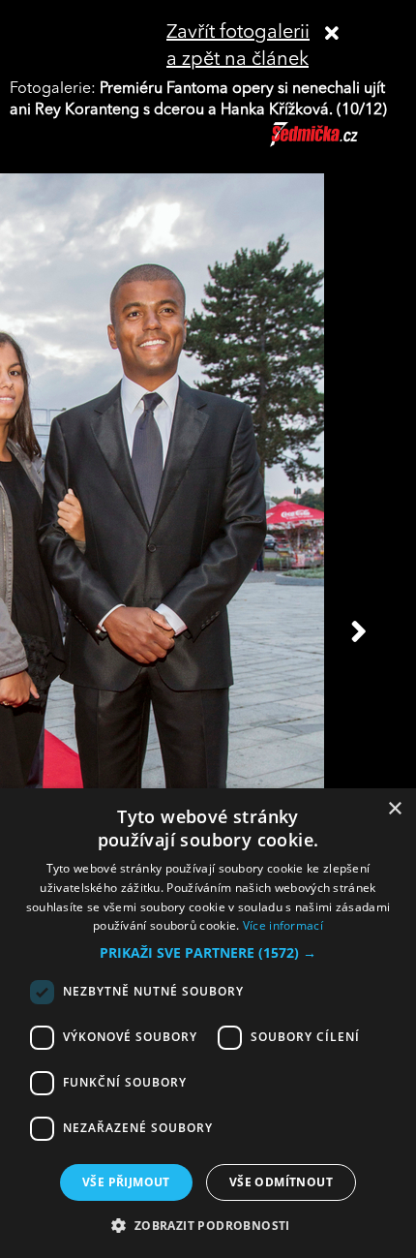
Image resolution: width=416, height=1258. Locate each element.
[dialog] (208, 1023)
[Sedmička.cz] (338, 143)
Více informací (283, 925)
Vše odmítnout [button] (281, 1182)
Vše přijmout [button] (126, 1182)
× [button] (394, 809)
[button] (208, 953)
